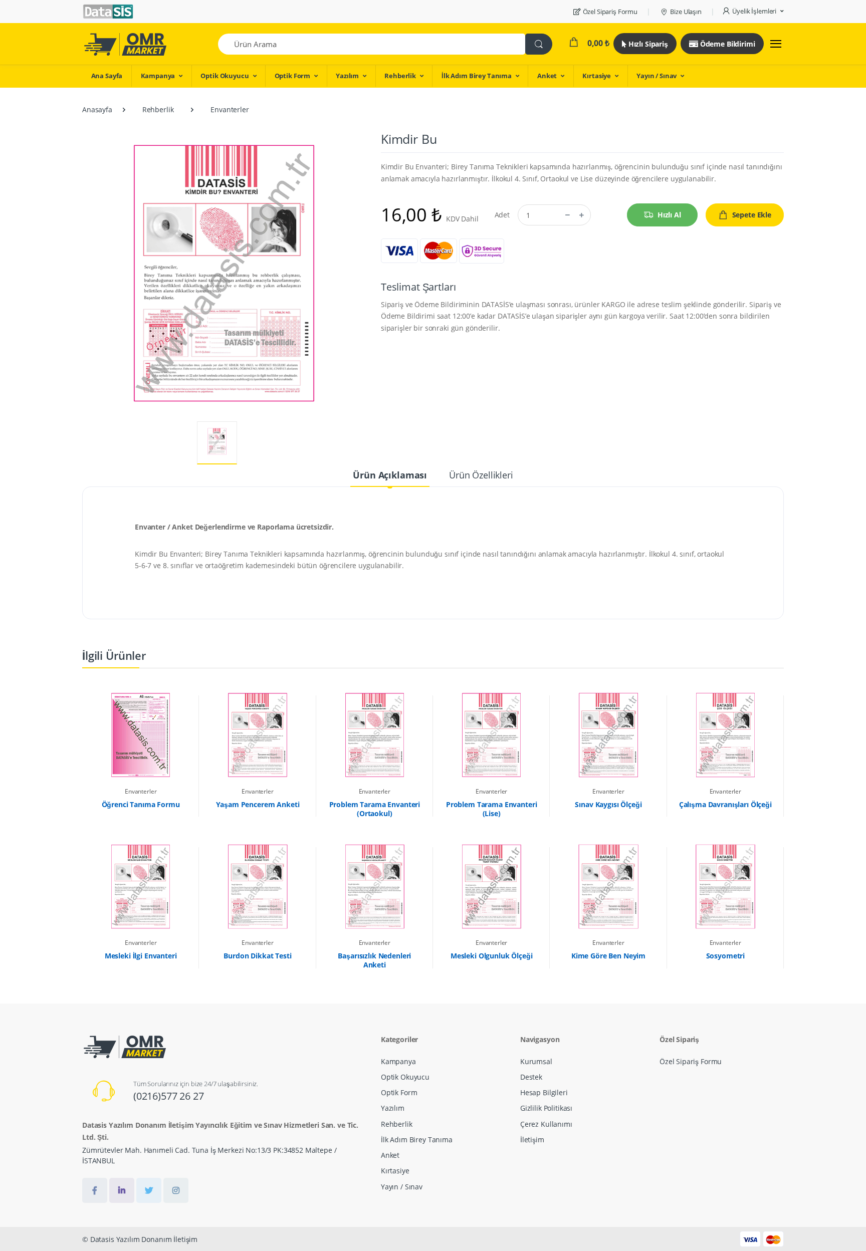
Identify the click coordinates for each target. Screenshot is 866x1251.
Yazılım (347, 75)
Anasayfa (97, 109)
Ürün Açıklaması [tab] (390, 475)
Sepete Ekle (751, 214)
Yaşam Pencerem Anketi (258, 804)
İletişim (532, 1139)
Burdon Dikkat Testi (257, 955)
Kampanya (158, 75)
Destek (531, 1077)
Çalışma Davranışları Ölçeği (725, 804)
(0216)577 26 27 (168, 1096)
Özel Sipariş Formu (610, 11)
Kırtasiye (596, 75)
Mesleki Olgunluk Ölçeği (492, 955)
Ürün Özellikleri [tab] (481, 475)
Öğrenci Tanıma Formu (141, 804)
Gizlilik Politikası (546, 1108)
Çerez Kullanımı (546, 1124)
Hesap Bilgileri (544, 1092)
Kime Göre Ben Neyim (608, 955)
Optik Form (293, 75)
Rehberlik (400, 75)
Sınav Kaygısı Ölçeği (608, 804)
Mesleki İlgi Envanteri (141, 955)
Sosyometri (725, 955)
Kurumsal (536, 1061)
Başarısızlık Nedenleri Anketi (374, 960)
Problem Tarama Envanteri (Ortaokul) (374, 809)
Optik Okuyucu (224, 75)
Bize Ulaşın (685, 11)
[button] (753, 12)
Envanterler (229, 109)
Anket (547, 75)
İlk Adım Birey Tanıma (477, 75)
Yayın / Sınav (656, 75)
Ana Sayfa (107, 75)
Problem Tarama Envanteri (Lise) (491, 809)
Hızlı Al (669, 214)
